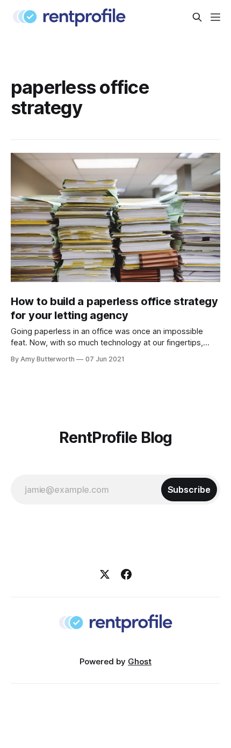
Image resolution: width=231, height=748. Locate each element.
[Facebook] (126, 574)
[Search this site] (197, 17)
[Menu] (215, 17)
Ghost (139, 661)
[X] (104, 574)
